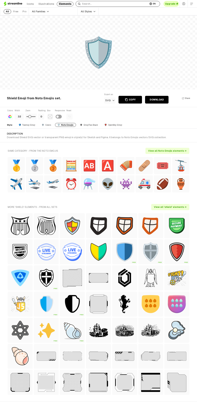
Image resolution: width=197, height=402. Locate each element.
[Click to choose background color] (50, 116)
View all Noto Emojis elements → (167, 151)
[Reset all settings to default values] (69, 117)
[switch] (59, 117)
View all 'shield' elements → (170, 207)
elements (65, 3)
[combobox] (112, 4)
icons (30, 3)
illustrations (46, 3)
